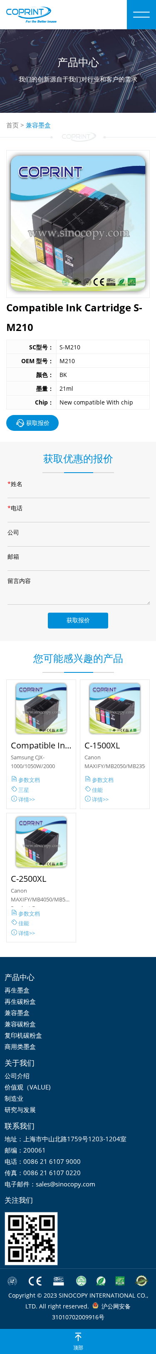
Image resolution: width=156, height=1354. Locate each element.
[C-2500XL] (41, 842)
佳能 (97, 790)
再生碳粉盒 (20, 1001)
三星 (23, 790)
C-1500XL (102, 745)
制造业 (14, 1098)
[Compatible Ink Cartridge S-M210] (41, 709)
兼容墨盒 (38, 125)
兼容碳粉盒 (20, 1024)
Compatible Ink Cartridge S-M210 (40, 745)
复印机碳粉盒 (23, 1035)
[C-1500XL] (114, 709)
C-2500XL (28, 878)
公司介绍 (17, 1075)
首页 (12, 125)
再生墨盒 (17, 990)
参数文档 (28, 780)
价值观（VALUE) (27, 1087)
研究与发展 (20, 1109)
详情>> (26, 799)
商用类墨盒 (20, 1046)
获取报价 (38, 423)
